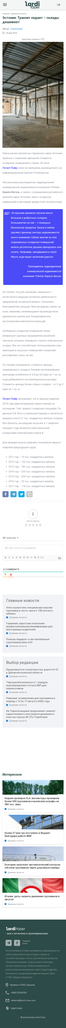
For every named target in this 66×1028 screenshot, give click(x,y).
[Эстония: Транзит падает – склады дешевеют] (5, 494)
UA (58, 4)
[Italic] (9, 557)
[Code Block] (31, 557)
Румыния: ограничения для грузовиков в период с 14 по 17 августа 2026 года (30, 700)
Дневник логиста (18, 14)
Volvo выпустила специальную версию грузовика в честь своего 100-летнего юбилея (29, 610)
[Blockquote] (27, 557)
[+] (42, 557)
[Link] (35, 557)
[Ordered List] (20, 557)
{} (38, 557)
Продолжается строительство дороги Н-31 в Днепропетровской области (32, 671)
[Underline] (13, 557)
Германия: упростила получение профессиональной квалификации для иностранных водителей (29, 626)
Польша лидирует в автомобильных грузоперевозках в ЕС (28, 641)
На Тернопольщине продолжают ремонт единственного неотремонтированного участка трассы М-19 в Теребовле (30, 714)
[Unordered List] (24, 557)
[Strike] (16, 557)
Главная (6, 14)
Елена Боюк (17, 29)
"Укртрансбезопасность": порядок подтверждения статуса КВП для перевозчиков (27, 685)
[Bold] (5, 557)
